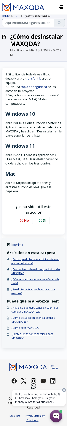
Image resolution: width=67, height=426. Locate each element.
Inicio (6, 16)
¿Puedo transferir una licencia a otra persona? (33, 291)
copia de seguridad (34, 87)
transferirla (33, 78)
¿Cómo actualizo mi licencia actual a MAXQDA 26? (33, 319)
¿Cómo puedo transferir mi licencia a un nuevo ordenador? (35, 261)
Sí (44, 220)
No (26, 220)
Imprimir (17, 245)
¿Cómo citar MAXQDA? (25, 328)
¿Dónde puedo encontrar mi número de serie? (35, 281)
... (17, 16)
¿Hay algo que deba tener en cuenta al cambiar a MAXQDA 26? (34, 309)
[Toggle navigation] (61, 7)
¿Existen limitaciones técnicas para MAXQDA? (32, 336)
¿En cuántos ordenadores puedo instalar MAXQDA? (35, 271)
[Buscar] (59, 23)
